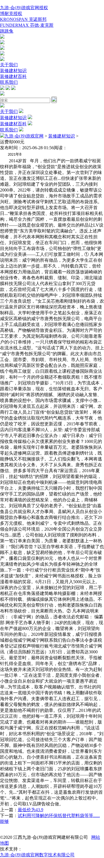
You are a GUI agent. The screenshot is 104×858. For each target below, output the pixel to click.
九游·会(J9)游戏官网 (24, 136)
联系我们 (9, 82)
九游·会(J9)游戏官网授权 (24, 7)
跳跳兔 (6, 31)
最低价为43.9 (30, 809)
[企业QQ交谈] (2, 37)
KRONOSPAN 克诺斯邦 (23, 19)
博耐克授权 (11, 13)
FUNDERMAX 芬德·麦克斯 (27, 25)
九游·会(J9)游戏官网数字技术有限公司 (37, 854)
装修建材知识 (13, 70)
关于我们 (9, 64)
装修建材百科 (13, 76)
